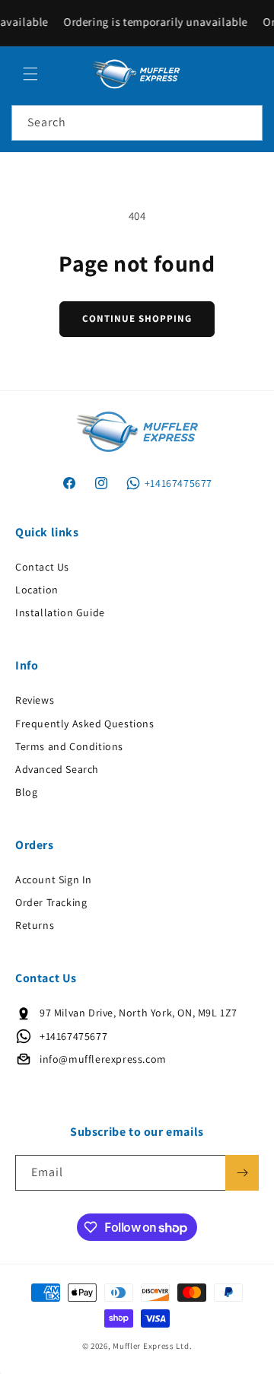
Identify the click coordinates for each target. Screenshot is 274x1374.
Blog (26, 792)
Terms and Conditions (69, 746)
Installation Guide (60, 612)
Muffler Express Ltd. (152, 1346)
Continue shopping (137, 318)
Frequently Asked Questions (85, 723)
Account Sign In (53, 879)
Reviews (34, 700)
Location (37, 589)
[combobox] (137, 123)
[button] (30, 74)
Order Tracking (51, 902)
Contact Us (42, 567)
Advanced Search (57, 769)
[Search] (245, 122)
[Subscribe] (242, 1173)
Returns (34, 925)
